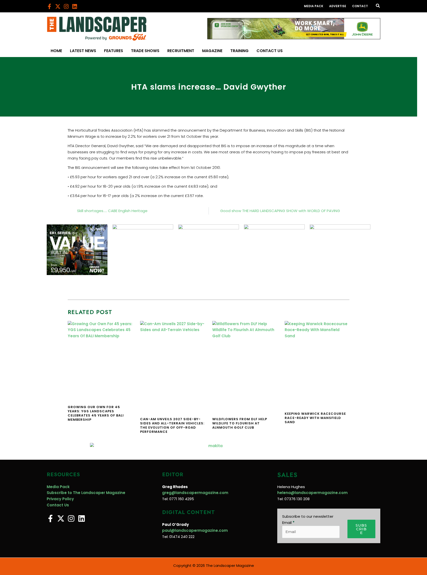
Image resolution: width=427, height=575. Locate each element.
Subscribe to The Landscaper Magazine (86, 492)
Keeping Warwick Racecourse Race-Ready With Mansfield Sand (315, 417)
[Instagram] (66, 6)
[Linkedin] (74, 6)
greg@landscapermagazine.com (195, 492)
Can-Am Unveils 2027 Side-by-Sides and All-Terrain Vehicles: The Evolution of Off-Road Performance (172, 425)
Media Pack (58, 486)
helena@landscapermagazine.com (312, 492)
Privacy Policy (60, 498)
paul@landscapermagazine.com (195, 530)
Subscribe (361, 529)
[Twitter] (58, 6)
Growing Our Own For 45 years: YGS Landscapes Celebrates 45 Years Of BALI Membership (96, 413)
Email (288, 522)
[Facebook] (49, 6)
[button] (378, 6)
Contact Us (58, 505)
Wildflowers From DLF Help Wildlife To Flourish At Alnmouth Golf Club (239, 423)
